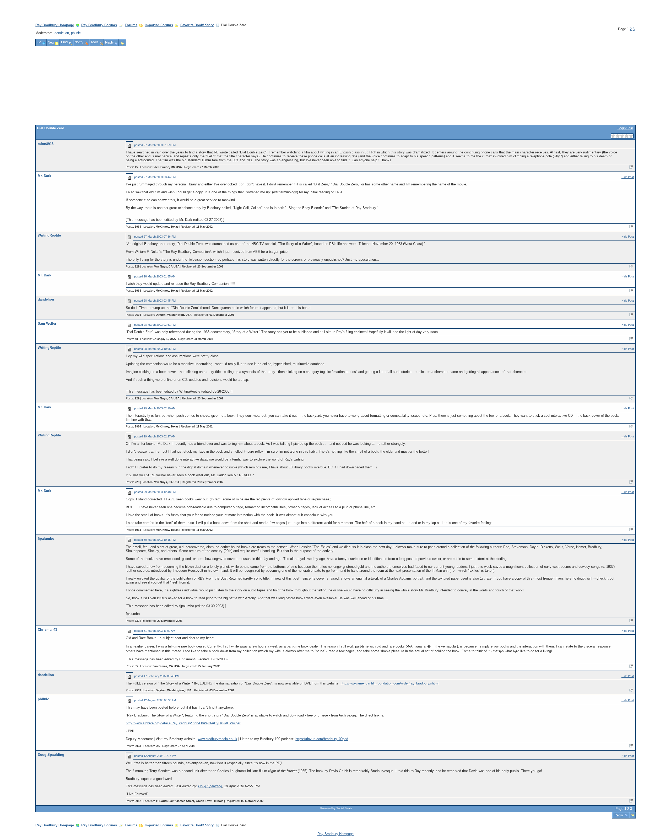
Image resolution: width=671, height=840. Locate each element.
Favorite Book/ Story (197, 25)
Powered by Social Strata (336, 808)
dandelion (62, 33)
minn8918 (45, 144)
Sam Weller (47, 323)
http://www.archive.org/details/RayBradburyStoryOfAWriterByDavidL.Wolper (183, 723)
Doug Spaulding (51, 755)
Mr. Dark (44, 176)
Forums (131, 25)
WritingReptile (49, 235)
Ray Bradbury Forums (99, 25)
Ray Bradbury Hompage (54, 25)
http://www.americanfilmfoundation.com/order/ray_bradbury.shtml (389, 683)
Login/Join (625, 128)
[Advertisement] (335, 85)
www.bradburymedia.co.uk (217, 739)
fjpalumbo (46, 539)
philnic (76, 33)
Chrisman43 (47, 630)
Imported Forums (159, 25)
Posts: (132, 167)
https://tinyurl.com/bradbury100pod (321, 739)
